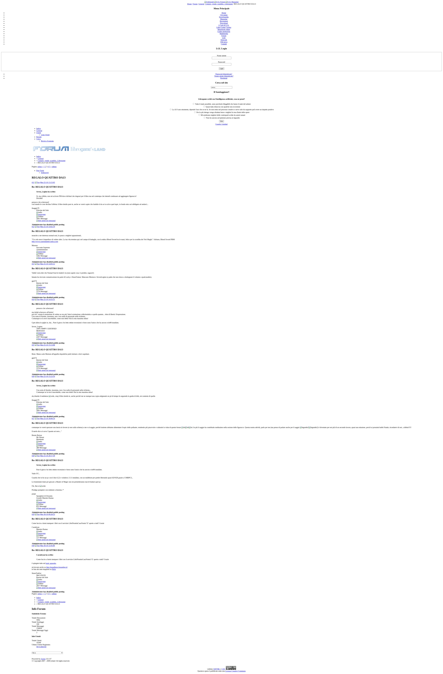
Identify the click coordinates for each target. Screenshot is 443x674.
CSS (223, 669)
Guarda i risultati (221, 124)
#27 (33, 418)
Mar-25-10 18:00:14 (47, 418)
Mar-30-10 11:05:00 (47, 546)
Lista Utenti (45, 135)
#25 (33, 345)
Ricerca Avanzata (47, 141)
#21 (33, 182)
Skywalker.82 (41, 647)
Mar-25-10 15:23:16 (47, 376)
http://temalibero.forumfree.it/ (56, 567)
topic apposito (51, 563)
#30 (33, 546)
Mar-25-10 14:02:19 (47, 227)
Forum (195, 4)
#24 (33, 299)
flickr (54, 569)
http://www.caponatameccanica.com (45, 242)
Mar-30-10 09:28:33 (47, 514)
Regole (39, 137)
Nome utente (221, 56)
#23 (33, 264)
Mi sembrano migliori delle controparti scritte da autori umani (222, 115)
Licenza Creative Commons (235, 671)
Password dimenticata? (224, 74)
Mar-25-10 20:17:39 (47, 456)
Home (189, 4)
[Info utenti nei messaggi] (45, 221)
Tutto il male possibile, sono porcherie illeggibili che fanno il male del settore (223, 104)
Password (221, 62)
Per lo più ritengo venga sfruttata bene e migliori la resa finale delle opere (222, 112)
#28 (33, 456)
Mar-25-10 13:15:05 (47, 182)
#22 (33, 227)
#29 (33, 514)
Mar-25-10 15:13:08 (47, 345)
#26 (33, 376)
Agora (43, 659)
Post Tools (40, 171)
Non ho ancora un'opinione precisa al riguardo (223, 118)
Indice (38, 129)
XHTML (216, 669)
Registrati (223, 78)
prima (40, 167)
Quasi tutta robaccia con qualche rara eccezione (222, 107)
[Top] (37, 182)
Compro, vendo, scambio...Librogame (219, 4)
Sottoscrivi (45, 173)
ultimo (54, 167)
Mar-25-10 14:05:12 (47, 264)
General (201, 4)
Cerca (38, 139)
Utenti (38, 133)
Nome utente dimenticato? (223, 76)
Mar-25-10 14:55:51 (47, 299)
